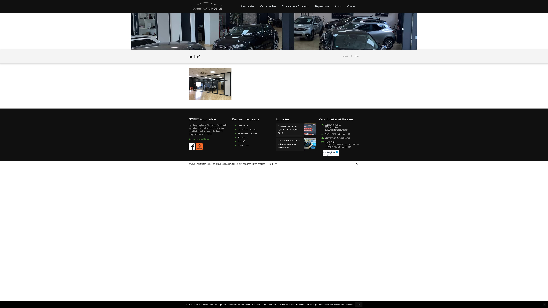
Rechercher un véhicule (199, 139)
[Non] (544, 304)
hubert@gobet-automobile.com (337, 137)
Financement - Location (247, 133)
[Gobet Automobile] (207, 5)
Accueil (345, 56)
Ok (359, 304)
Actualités (242, 141)
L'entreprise (243, 125)
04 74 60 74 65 (330, 133)
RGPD (271, 163)
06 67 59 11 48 (344, 133)
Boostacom (226, 163)
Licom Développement (242, 163)
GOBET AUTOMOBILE (336, 127)
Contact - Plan (243, 145)
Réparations (243, 137)
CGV (277, 163)
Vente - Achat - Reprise (247, 129)
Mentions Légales (260, 163)
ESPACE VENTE (341, 144)
